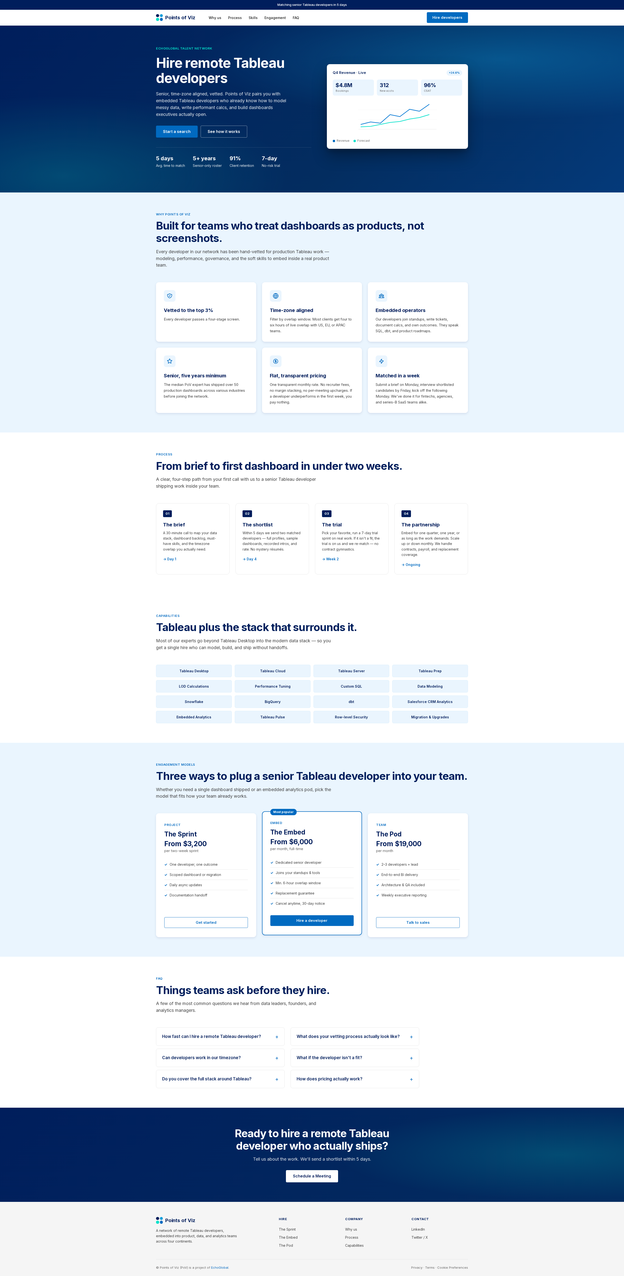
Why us (215, 18)
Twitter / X (419, 1237)
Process (235, 18)
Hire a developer (311, 920)
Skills (253, 18)
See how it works (224, 131)
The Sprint (287, 1229)
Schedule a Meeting (312, 1176)
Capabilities (354, 1245)
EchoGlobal (219, 1267)
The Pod (286, 1245)
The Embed (288, 1237)
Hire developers (447, 17)
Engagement (275, 18)
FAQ (296, 18)
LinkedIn (418, 1229)
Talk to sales (418, 922)
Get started (206, 922)
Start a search (177, 131)
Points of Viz (180, 17)
